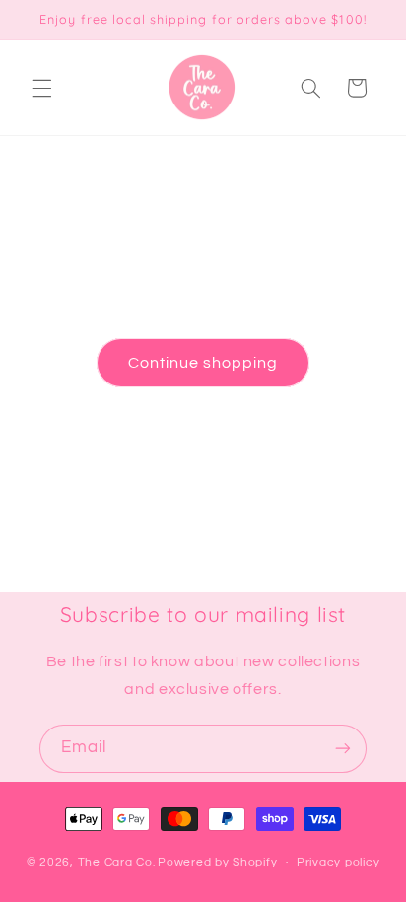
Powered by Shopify (217, 862)
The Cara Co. (117, 862)
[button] (41, 87)
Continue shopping (203, 363)
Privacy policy (338, 862)
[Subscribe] (343, 749)
